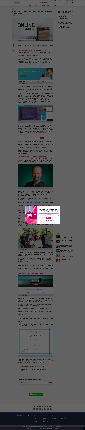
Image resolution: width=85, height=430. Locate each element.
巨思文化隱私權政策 (50, 220)
